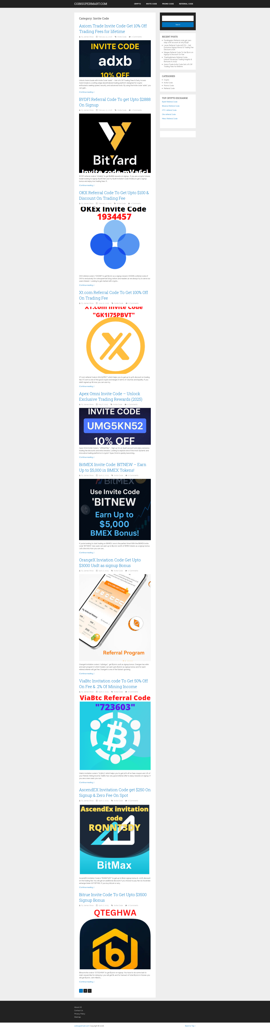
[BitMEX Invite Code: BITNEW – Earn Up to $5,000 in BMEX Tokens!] (115, 509)
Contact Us (78, 1011)
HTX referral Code (169, 110)
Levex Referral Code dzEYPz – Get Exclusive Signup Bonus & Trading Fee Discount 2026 (178, 47)
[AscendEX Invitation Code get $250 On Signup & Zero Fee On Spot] (115, 839)
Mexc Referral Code (169, 119)
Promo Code (168, 4)
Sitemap (77, 1017)
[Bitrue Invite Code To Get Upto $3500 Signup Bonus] (115, 939)
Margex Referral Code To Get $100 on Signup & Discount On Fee (178, 53)
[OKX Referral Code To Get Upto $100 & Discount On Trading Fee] (115, 240)
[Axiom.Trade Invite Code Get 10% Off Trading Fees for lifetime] (115, 58)
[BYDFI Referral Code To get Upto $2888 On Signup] (115, 143)
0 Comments (137, 37)
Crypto (137, 4)
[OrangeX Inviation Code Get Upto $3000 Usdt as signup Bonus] (115, 617)
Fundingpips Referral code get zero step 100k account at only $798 (177, 41)
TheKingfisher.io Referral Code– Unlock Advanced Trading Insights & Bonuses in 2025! (178, 59)
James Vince (88, 37)
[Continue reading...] (86, 92)
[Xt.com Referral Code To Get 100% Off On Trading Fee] (115, 340)
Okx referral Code (169, 114)
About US (78, 1007)
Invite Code (151, 4)
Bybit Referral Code (169, 102)
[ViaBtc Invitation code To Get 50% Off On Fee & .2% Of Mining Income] (115, 732)
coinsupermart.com (90, 3)
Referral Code (186, 4)
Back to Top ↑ (190, 1026)
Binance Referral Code (170, 106)
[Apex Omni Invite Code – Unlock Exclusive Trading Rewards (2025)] (115, 426)
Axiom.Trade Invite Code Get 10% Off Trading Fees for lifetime (178, 65)
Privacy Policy (79, 1014)
